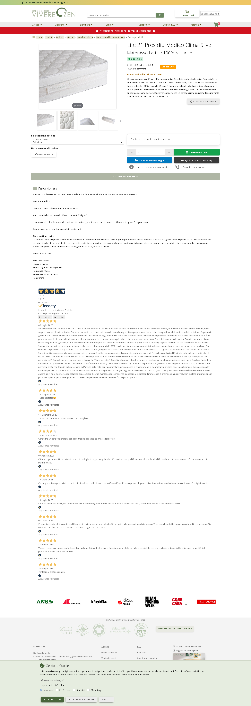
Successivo (58, 317)
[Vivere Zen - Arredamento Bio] (53, 12)
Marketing (96, 690)
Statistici (81, 690)
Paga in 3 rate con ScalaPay (197, 160)
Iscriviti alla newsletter (188, 646)
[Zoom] (77, 76)
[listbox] (77, 142)
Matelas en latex (85, 37)
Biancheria (85, 24)
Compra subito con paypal (150, 160)
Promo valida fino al (144, 74)
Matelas (70, 37)
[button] (160, 15)
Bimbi (109, 24)
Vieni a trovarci (108, 658)
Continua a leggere (204, 101)
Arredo (36, 24)
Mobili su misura (109, 652)
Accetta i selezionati (81, 699)
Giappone (60, 24)
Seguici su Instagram (186, 650)
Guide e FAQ (169, 24)
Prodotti (49, 37)
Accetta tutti (52, 699)
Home (39, 37)
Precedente (45, 317)
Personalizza (45, 154)
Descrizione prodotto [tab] (125, 176)
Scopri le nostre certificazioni (174, 628)
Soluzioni (143, 24)
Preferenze (65, 690)
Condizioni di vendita (147, 658)
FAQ (139, 646)
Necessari (48, 690)
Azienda (195, 24)
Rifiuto (106, 699)
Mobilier (60, 37)
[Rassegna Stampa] (44, 602)
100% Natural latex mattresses (110, 37)
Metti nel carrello (198, 152)
